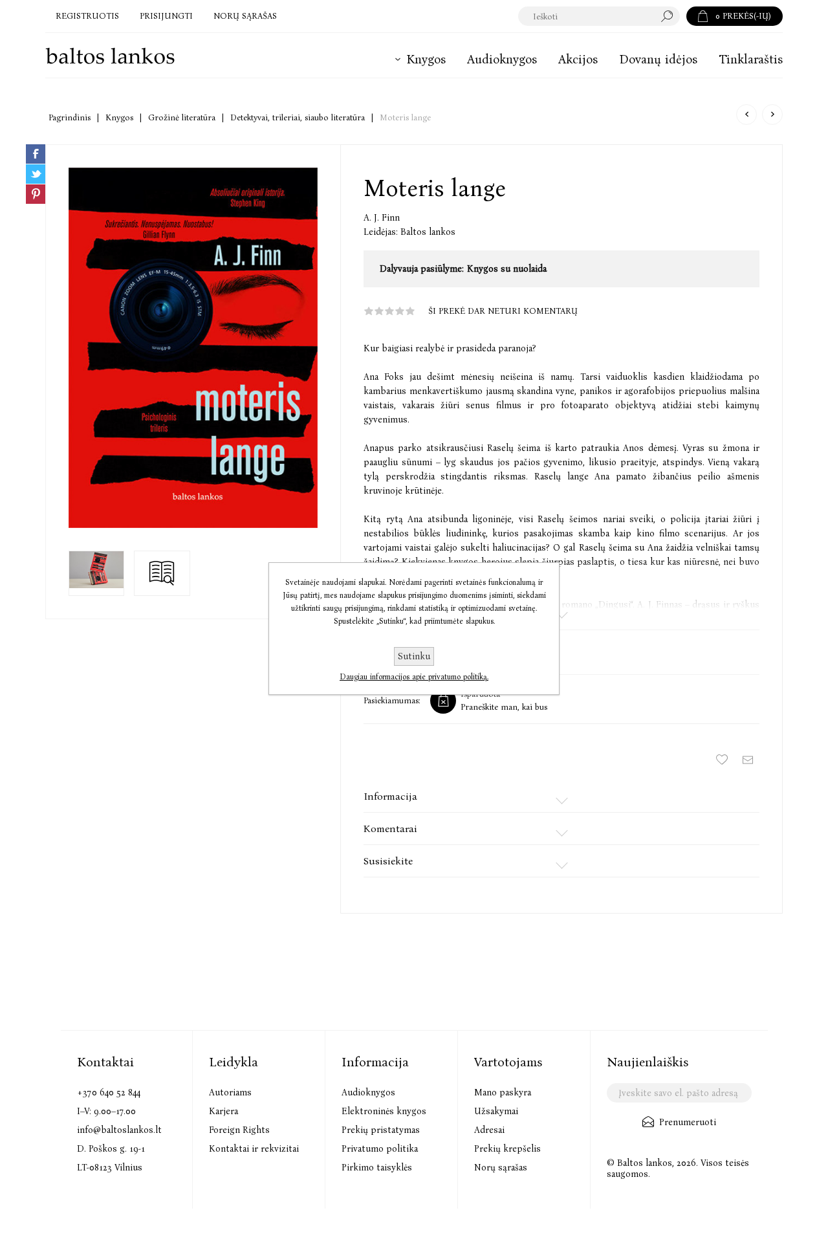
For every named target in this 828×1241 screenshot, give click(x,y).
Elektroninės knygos (384, 1111)
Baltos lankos (427, 231)
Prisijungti (166, 16)
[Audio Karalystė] (746, 114)
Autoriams (230, 1092)
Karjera (223, 1111)
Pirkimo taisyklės (377, 1167)
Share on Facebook (35, 154)
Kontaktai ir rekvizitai (254, 1148)
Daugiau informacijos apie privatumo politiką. (414, 676)
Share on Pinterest (35, 194)
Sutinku (414, 656)
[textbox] (586, 16)
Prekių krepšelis (507, 1148)
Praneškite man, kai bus (504, 707)
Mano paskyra (502, 1092)
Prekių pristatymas (381, 1130)
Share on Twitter (35, 174)
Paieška (670, 16)
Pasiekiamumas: (392, 700)
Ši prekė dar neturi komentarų (503, 311)
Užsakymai (496, 1111)
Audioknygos (368, 1092)
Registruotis (87, 16)
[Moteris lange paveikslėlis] (193, 348)
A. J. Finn (382, 217)
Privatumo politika (380, 1148)
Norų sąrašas (500, 1167)
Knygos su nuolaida (507, 268)
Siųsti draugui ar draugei (747, 759)
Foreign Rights (239, 1130)
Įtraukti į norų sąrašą (722, 759)
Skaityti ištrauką (162, 573)
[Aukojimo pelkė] (772, 114)
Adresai (489, 1130)
